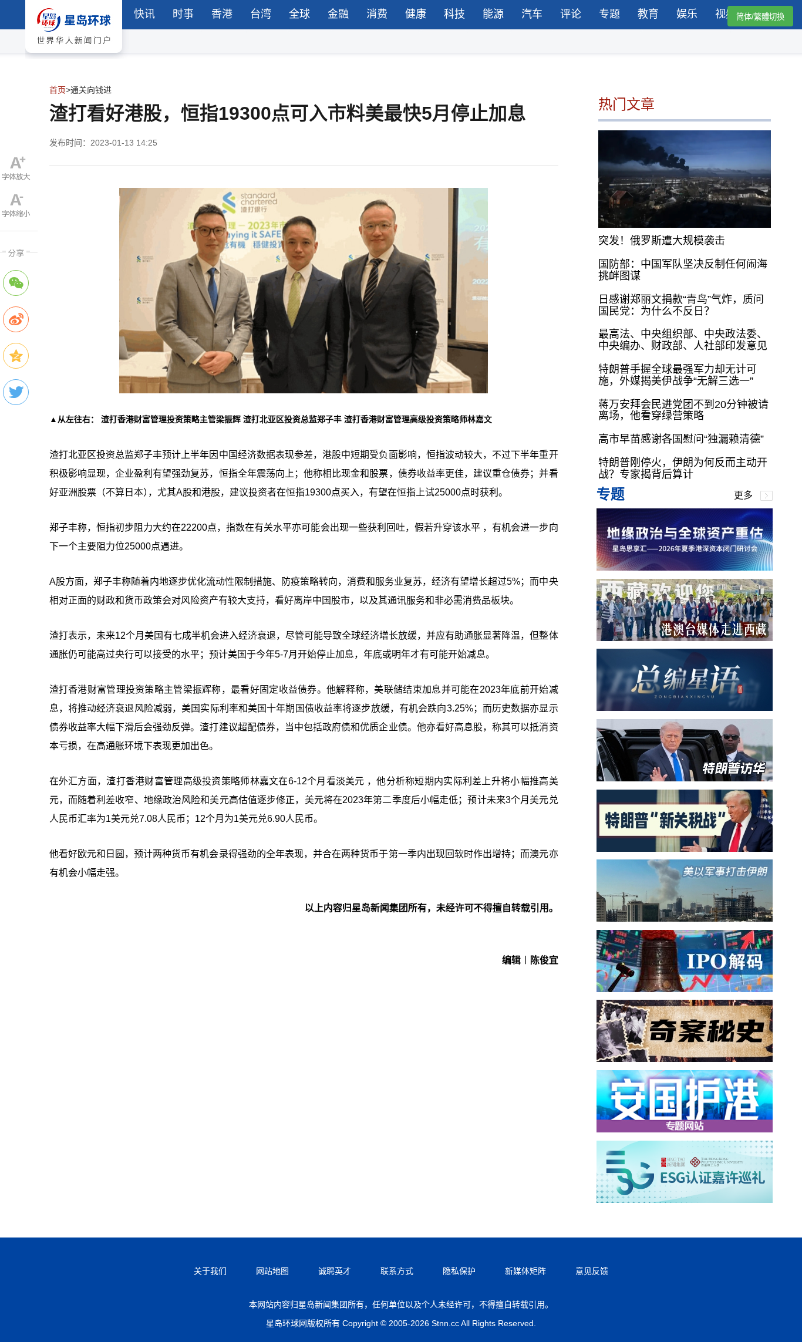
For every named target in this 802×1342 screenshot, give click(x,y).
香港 (221, 14)
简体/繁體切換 (760, 16)
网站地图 (272, 1271)
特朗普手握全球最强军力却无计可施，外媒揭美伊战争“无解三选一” (677, 375)
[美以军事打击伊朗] (685, 918)
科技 (454, 14)
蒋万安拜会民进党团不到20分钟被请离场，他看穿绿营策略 (683, 410)
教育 (648, 14)
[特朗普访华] (685, 778)
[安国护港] (685, 1129)
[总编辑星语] (685, 708)
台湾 (260, 14)
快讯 (144, 14)
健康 (415, 14)
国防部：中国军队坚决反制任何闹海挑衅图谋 (682, 270)
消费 (376, 14)
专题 (609, 14)
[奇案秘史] (685, 1059)
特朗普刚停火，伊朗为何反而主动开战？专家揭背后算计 (682, 468)
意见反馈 (591, 1271)
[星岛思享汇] (685, 567)
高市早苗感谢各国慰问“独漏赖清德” (681, 439)
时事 (183, 14)
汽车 (531, 14)
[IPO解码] (685, 989)
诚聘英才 (334, 1271)
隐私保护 (459, 1271)
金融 (338, 14)
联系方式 (396, 1271)
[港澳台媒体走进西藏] (685, 638)
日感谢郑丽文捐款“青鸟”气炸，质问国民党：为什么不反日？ (681, 305)
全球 (299, 14)
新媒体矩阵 (525, 1271)
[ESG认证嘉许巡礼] (685, 1200)
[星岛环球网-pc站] (73, 55)
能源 (493, 14)
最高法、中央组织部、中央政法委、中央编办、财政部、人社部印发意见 (682, 340)
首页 (57, 90)
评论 (570, 14)
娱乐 (686, 14)
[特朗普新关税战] (685, 849)
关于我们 (210, 1271)
